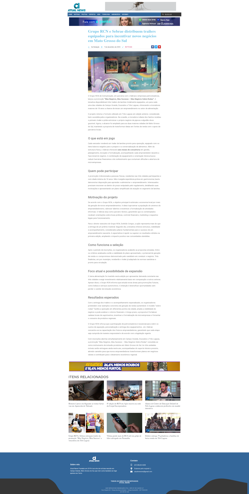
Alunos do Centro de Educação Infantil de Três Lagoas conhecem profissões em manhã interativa (162, 406)
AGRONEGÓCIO (116, 14)
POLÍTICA (84, 14)
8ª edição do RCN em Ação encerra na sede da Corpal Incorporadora (124, 404)
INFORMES (125, 14)
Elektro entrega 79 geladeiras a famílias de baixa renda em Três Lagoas (162, 436)
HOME (70, 14)
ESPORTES (92, 14)
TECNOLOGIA (106, 14)
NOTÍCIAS (77, 14)
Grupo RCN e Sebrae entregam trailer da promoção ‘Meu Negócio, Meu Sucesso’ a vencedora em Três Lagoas (85, 438)
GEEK (98, 14)
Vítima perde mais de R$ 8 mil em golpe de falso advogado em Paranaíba (124, 436)
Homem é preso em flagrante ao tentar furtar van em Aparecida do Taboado (86, 404)
